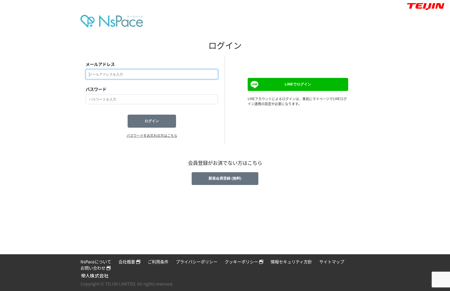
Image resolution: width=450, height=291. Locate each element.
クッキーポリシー (242, 261)
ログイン (152, 121)
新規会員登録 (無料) (225, 178)
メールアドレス (100, 64)
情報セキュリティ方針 (291, 261)
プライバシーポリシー (196, 261)
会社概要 (127, 261)
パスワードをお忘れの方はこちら (152, 135)
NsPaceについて (95, 261)
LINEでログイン (298, 84)
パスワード (96, 89)
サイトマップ (331, 261)
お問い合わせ (93, 268)
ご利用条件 (158, 261)
